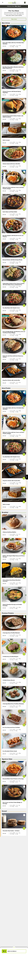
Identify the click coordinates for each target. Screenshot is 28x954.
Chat (27, 477)
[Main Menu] (2, 2)
